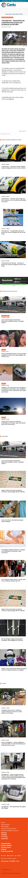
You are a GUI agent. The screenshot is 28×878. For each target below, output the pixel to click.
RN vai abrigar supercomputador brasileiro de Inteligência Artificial (12, 639)
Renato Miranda (17, 873)
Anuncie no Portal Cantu (8, 828)
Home (3, 822)
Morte (24, 131)
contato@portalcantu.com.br (19, 1)
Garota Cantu (6, 847)
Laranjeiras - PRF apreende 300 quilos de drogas (13, 807)
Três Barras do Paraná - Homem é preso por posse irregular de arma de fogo (13, 264)
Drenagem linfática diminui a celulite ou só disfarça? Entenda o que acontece (13, 551)
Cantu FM (4, 839)
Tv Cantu (4, 837)
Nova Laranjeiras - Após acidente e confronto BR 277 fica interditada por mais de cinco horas (13, 743)
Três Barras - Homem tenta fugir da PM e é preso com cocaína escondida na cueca (13, 200)
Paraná (3, 349)
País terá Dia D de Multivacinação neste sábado (12, 520)
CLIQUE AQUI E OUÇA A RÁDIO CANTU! (14, 14)
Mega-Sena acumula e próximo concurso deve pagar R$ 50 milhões (13, 609)
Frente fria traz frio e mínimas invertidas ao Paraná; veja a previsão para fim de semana (13, 423)
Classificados (6, 843)
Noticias (4, 833)
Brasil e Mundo (5, 315)
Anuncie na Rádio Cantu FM (9, 830)
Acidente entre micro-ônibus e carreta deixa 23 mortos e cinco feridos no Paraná (11, 711)
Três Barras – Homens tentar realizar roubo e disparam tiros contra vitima (13, 167)
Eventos (4, 849)
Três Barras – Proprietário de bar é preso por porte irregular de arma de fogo (13, 232)
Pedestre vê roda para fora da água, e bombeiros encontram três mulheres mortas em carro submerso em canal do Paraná (13, 390)
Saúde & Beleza (6, 845)
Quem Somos (5, 824)
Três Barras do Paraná (7, 17)
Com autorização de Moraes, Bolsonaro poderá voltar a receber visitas (12, 321)
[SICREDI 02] (14, 282)
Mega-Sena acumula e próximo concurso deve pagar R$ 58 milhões (13, 491)
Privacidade (5, 826)
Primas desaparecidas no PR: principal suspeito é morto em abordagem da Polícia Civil (13, 355)
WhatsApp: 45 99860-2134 (10, 861)
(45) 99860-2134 (7, 1)
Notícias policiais (7, 851)
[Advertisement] (14, 115)
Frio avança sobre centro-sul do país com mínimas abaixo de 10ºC (13, 580)
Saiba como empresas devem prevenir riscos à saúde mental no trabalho (14, 669)
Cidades (4, 835)
